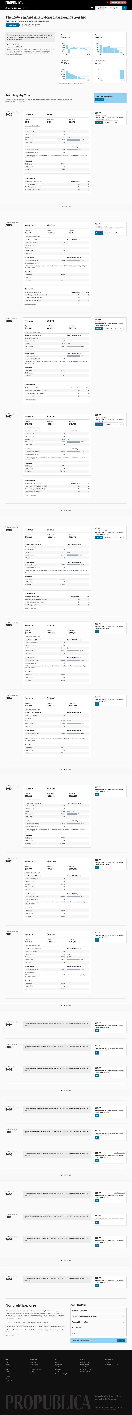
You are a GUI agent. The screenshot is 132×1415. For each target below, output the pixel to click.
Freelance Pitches (86, 1369)
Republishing (109, 1407)
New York (26, 8)
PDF (116, 328)
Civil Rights (34, 1365)
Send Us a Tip (84, 1365)
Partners (8, 1371)
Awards (8, 1374)
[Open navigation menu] (107, 2)
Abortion (33, 1362)
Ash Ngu (31, 1322)
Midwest (58, 1362)
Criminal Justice (35, 1369)
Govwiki (7, 1331)
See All (32, 1374)
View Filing (99, 122)
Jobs (7, 1378)
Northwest (58, 1365)
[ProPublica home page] (48, 1402)
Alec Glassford (22, 1322)
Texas (57, 1371)
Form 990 (8, 100)
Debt (32, 1371)
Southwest (58, 1369)
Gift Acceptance (112, 1410)
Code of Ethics (98, 1407)
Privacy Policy (119, 1407)
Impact (7, 1365)
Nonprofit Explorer (13, 8)
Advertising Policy (99, 1410)
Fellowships (9, 1381)
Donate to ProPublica (118, 3)
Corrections (84, 1367)
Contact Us (99, 100)
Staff (7, 1369)
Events (7, 1376)
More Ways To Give (111, 1365)
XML (116, 122)
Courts (32, 1367)
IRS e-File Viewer (24, 1330)
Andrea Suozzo (12, 1322)
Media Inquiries (85, 1371)
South (57, 1367)
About (7, 1362)
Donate (107, 1362)
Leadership (9, 1367)
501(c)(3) (19, 47)
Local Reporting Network (63, 1374)
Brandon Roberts (42, 1322)
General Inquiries (86, 1362)
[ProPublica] (14, 2)
